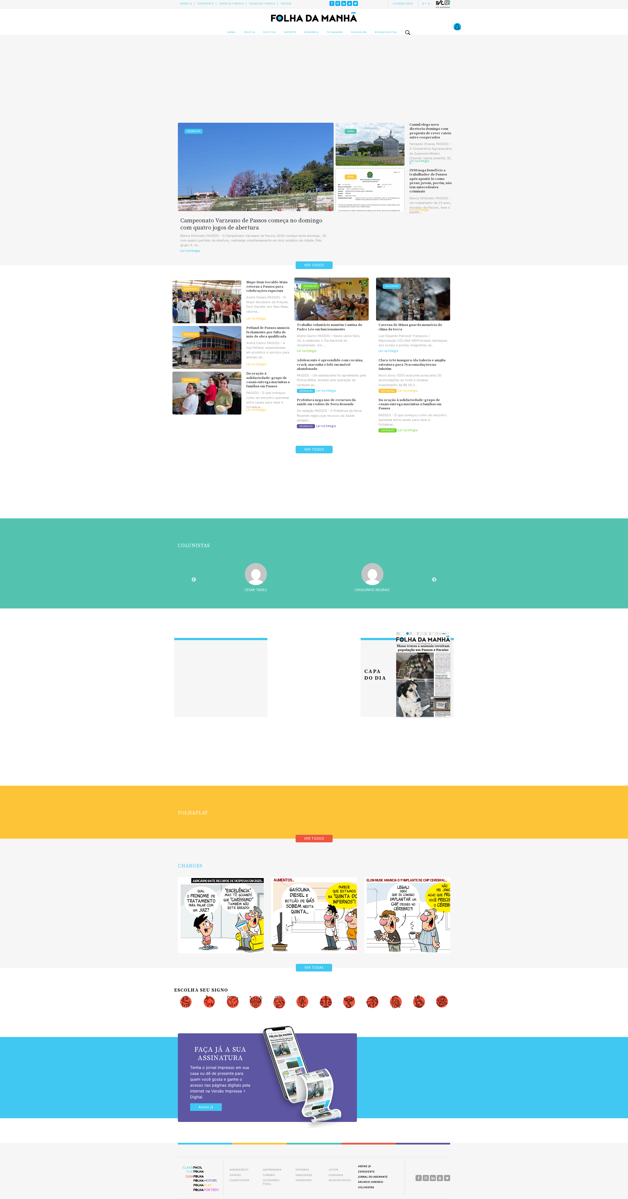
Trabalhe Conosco (262, 3)
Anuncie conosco (231, 3)
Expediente (205, 3)
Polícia (249, 32)
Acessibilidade (403, 3)
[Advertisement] (314, 83)
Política (269, 32)
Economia (311, 32)
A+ (424, 3)
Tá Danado (335, 32)
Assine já (206, 1107)
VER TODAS (314, 968)
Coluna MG (359, 32)
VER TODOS (314, 265)
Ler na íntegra (190, 251)
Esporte (290, 32)
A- (429, 3)
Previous (193, 579)
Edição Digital (386, 32)
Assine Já (186, 3)
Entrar (286, 3)
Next (434, 579)
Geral (232, 32)
